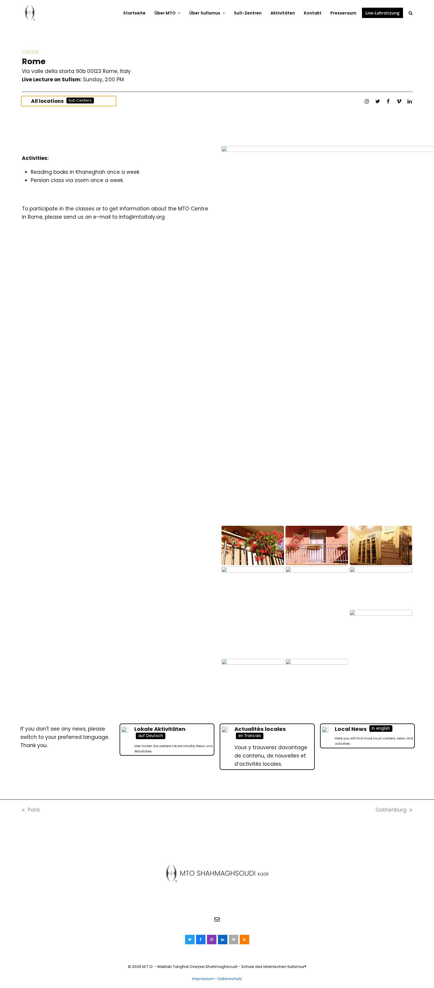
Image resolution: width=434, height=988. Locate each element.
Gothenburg (391, 809)
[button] (410, 12)
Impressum (203, 978)
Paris (33, 809)
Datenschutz (230, 978)
